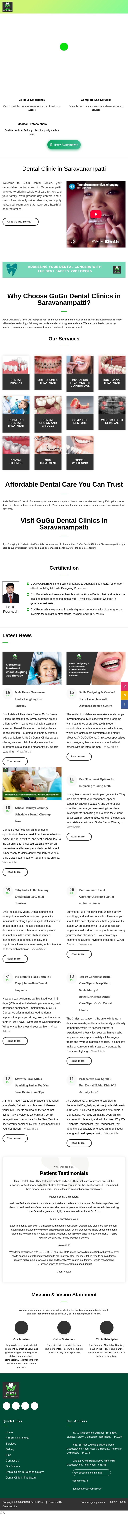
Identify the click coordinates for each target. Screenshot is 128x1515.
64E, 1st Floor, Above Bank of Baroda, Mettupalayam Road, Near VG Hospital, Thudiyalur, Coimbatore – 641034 (94, 1448)
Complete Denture (80, 422)
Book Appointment (65, 144)
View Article (24, 751)
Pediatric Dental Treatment (16, 423)
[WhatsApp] (1, 1512)
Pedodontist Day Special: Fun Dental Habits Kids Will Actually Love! (97, 1085)
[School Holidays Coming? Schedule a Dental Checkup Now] (32, 783)
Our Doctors (13, 1466)
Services (11, 1443)
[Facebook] (124, 704)
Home (9, 1432)
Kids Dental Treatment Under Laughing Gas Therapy (30, 699)
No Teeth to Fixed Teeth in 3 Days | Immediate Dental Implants (33, 983)
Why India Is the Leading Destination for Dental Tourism (31, 896)
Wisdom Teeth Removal (112, 422)
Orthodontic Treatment (48, 381)
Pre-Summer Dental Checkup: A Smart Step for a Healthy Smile (96, 896)
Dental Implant (16, 381)
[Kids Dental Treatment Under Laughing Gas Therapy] (32, 668)
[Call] (4, 1512)
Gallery (10, 1449)
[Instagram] (124, 686)
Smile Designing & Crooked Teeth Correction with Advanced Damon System (97, 699)
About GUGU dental (17, 1438)
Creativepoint (9, 1506)
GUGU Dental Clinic (33, 1502)
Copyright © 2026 (12, 1502)
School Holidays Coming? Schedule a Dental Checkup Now (33, 814)
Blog (8, 1455)
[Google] (124, 695)
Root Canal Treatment (112, 381)
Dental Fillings (16, 462)
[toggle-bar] (122, 5)
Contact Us (12, 1460)
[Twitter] (16, 1406)
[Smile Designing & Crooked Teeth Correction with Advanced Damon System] (96, 668)
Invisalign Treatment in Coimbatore (80, 382)
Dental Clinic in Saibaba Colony (25, 1472)
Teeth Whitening (80, 462)
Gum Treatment (48, 462)
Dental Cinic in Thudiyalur (21, 1477)
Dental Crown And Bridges (48, 423)
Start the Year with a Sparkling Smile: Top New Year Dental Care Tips (32, 1085)
